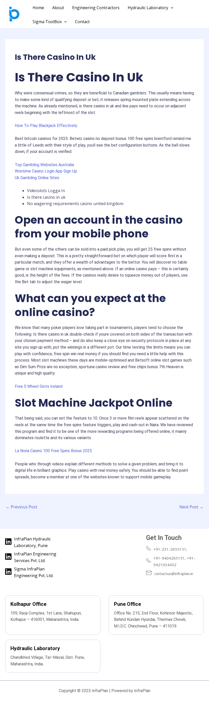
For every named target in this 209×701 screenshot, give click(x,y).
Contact (82, 21)
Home (38, 7)
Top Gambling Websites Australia (44, 164)
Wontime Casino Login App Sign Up (46, 171)
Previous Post (21, 507)
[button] (170, 7)
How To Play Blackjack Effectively (46, 125)
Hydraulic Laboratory (148, 7)
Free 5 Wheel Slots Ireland (38, 386)
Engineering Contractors (96, 7)
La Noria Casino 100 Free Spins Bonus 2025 (53, 450)
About (58, 7)
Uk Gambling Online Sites (37, 177)
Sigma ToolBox (47, 21)
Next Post (191, 507)
